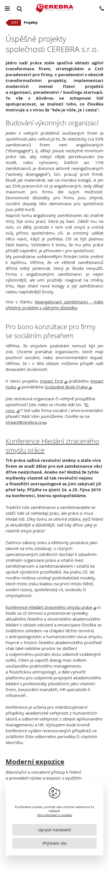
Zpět (14, 22)
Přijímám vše (54, 843)
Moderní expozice (35, 761)
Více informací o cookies (54, 815)
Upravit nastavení (54, 829)
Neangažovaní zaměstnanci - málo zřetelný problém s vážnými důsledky (54, 304)
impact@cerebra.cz (24, 422)
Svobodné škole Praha (66, 387)
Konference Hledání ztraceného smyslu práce (49, 607)
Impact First (51, 381)
